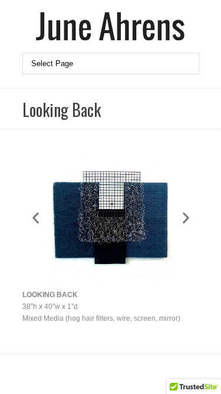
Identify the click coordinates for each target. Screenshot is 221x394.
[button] (35, 218)
